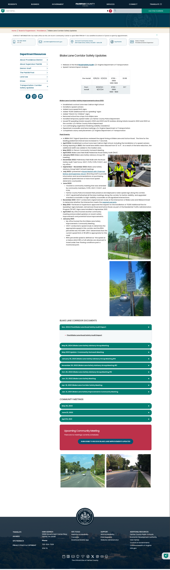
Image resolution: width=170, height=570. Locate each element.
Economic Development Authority (143, 537)
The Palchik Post (27, 72)
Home (14, 31)
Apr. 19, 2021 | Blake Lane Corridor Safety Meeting (82, 385)
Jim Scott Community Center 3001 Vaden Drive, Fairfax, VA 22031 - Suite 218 (88, 41)
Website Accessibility (79, 534)
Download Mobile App (80, 540)
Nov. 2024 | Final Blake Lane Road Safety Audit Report (84, 327)
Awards (16, 536)
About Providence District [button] (31, 60)
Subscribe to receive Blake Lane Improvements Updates (105, 441)
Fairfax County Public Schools (141, 534)
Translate (17, 532)
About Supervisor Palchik (31, 64)
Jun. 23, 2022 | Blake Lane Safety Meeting (79, 378)
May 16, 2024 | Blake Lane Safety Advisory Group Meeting (85, 345)
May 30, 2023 (67, 406)
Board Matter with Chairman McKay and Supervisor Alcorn (84, 172)
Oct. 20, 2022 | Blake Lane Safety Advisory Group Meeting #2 (87, 372)
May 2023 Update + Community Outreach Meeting (83, 352)
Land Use (24, 77)
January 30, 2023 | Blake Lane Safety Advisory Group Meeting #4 (89, 359)
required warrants (109, 202)
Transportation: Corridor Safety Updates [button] (31, 86)
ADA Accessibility (107, 534)
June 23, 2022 (67, 412)
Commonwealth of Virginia (140, 545)
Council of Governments (139, 543)
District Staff (25, 68)
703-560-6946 (21, 41)
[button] (12, 4)
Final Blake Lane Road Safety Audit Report (84, 335)
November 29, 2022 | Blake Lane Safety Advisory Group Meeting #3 (89, 365)
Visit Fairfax (134, 540)
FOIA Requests (106, 537)
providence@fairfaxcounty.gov (53, 42)
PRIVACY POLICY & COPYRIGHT (24, 545)
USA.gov (133, 548)
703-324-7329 (48, 544)
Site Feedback (18, 541)
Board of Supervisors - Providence (32, 31)
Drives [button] (22, 81)
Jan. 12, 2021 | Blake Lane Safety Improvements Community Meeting (90, 392)
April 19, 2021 (67, 419)
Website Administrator (110, 540)
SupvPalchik (118, 42)
